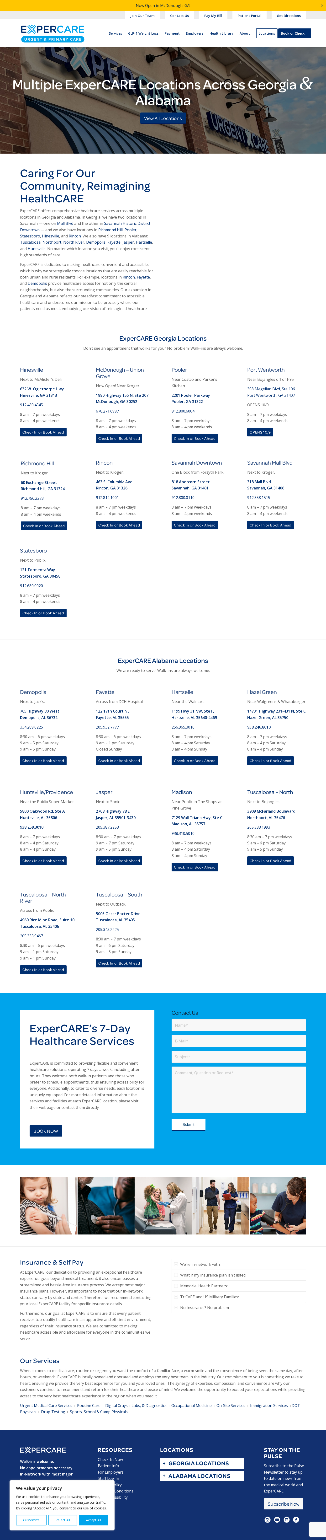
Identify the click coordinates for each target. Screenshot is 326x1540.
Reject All (63, 1520)
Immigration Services (269, 1405)
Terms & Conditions (115, 1491)
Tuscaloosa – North (270, 792)
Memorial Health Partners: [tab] (204, 1285)
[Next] (295, 1206)
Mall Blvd (65, 223)
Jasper (128, 242)
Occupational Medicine (191, 1405)
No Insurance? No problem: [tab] (205, 1307)
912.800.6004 (183, 411)
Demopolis (95, 242)
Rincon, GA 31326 (111, 488)
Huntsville (37, 248)
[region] (62, 1505)
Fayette (114, 242)
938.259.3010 (31, 827)
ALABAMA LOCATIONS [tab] (199, 1476)
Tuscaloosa (30, 242)
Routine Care (88, 1405)
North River (73, 242)
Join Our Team (142, 15)
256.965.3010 (183, 727)
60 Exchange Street (39, 482)
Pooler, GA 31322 (187, 401)
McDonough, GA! (175, 5)
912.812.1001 (107, 497)
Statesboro (30, 236)
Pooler (131, 229)
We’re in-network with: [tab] (200, 1264)
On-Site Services (230, 1405)
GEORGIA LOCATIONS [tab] (198, 1463)
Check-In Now (110, 1459)
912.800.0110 (183, 497)
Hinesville (50, 236)
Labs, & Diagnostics (149, 1405)
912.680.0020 (31, 585)
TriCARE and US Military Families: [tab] (209, 1296)
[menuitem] (143, 16)
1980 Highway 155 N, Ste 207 (122, 395)
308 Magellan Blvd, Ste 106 (271, 389)
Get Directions (289, 15)
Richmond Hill (110, 229)
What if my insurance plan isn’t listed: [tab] (213, 1275)
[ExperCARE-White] (43, 1450)
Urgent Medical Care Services (46, 1405)
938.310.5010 (183, 833)
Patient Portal (249, 15)
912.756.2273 (32, 498)
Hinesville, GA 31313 (38, 395)
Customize (31, 1520)
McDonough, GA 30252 (116, 401)
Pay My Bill (213, 15)
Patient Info (108, 1465)
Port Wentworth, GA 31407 (271, 395)
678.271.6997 (107, 411)
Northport (51, 242)
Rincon (75, 236)
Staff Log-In (108, 1478)
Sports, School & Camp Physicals (99, 1411)
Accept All (93, 1520)
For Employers (111, 1472)
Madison (182, 792)
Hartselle (144, 242)
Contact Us (179, 15)
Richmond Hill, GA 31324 (43, 488)
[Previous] (31, 1206)
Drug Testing (53, 1411)
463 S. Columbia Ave (114, 481)
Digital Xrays (117, 1405)
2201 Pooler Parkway (191, 395)
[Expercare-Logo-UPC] (53, 37)
